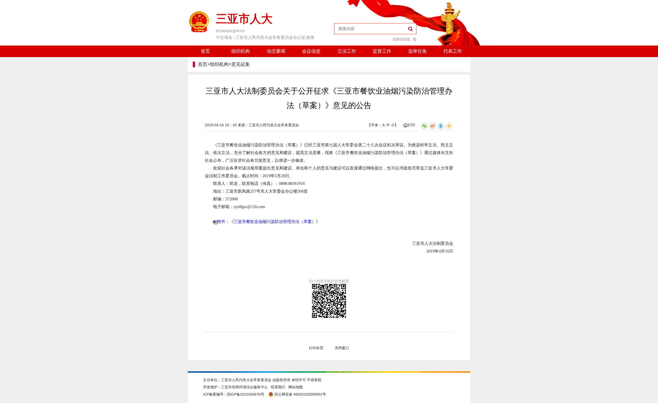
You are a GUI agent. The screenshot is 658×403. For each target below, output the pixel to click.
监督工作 (382, 51)
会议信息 (311, 51)
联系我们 (278, 387)
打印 (411, 125)
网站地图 (295, 387)
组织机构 (240, 51)
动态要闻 (276, 51)
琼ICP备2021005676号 (245, 394)
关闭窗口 (342, 348)
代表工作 (452, 51)
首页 (205, 51)
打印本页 (316, 348)
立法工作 (346, 51)
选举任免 (417, 51)
